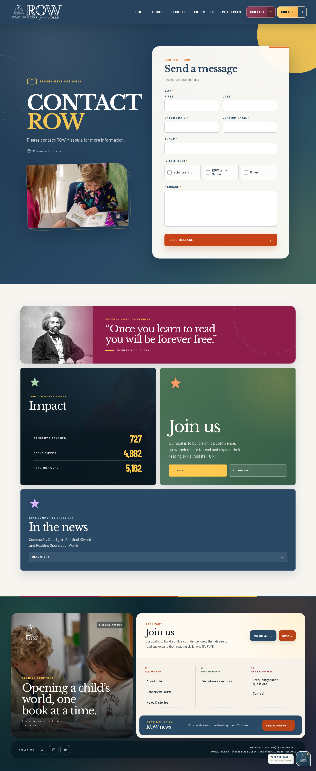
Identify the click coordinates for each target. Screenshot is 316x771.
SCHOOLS (178, 12)
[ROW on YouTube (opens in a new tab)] (65, 749)
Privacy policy (220, 751)
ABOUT (157, 12)
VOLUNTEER (204, 12)
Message (172, 187)
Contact (258, 693)
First (169, 96)
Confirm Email (236, 117)
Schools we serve (159, 692)
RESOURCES (231, 12)
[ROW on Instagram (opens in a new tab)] (53, 749)
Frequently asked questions (265, 682)
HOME (139, 12)
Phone (170, 139)
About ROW (154, 681)
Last (227, 96)
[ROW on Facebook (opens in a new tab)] (42, 749)
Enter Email (176, 117)
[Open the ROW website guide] (303, 758)
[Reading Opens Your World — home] (37, 12)
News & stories (157, 702)
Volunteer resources (217, 681)
